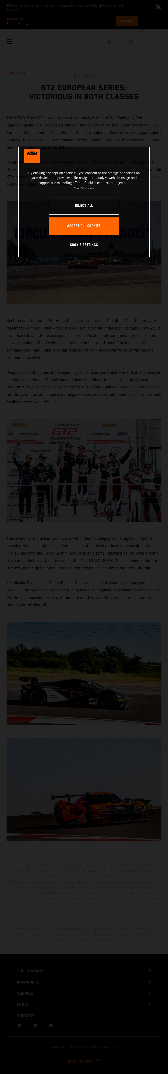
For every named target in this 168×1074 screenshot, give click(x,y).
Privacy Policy (80, 188)
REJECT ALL (84, 205)
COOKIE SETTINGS (84, 245)
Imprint (91, 188)
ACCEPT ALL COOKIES (84, 226)
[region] (84, 202)
